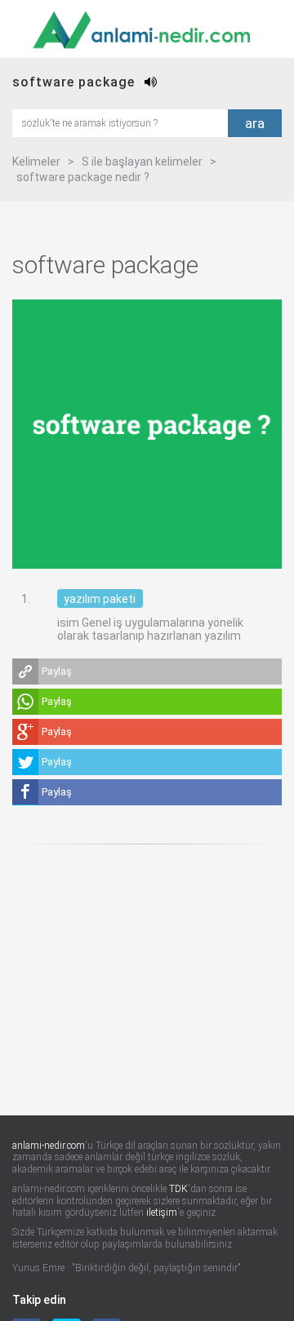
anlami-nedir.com (48, 1145)
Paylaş (57, 671)
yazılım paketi (100, 598)
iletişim (161, 1212)
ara (255, 123)
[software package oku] (151, 82)
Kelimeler (36, 161)
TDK (178, 1189)
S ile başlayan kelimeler (142, 161)
